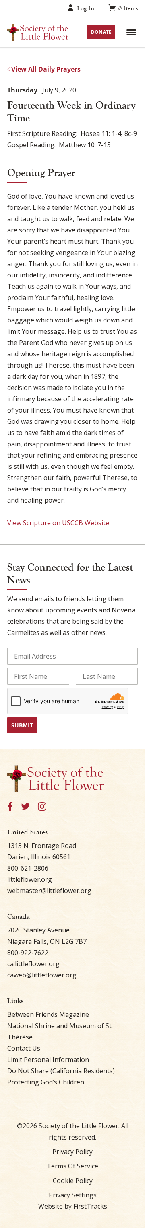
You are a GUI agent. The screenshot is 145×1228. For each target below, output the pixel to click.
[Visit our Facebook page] (10, 807)
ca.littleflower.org (33, 963)
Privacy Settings (73, 1195)
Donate (101, 32)
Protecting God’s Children (45, 1082)
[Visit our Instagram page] (42, 807)
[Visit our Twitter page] (25, 807)
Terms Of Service (72, 1166)
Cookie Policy (73, 1180)
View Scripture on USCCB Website (58, 522)
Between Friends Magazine (48, 1014)
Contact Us (23, 1048)
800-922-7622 (27, 952)
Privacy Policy (72, 1151)
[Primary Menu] (131, 32)
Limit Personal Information (48, 1059)
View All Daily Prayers (45, 69)
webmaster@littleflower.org (49, 890)
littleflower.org (29, 879)
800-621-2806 (27, 868)
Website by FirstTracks (72, 1206)
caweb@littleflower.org (42, 975)
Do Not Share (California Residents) (61, 1070)
